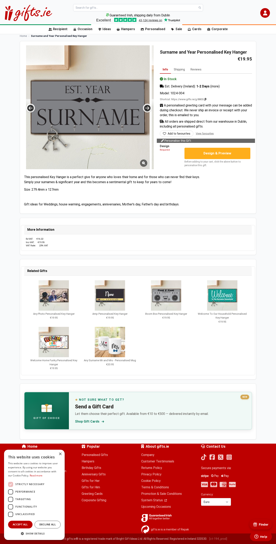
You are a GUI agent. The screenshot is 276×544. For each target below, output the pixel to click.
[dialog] (34, 495)
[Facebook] (212, 457)
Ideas (106, 29)
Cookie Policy (151, 481)
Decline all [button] (47, 524)
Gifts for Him (91, 487)
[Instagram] (229, 457)
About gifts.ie (157, 446)
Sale (178, 29)
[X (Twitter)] (220, 457)
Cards (196, 29)
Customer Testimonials (157, 461)
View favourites (205, 133)
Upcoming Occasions (156, 507)
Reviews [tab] (196, 69)
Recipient (60, 29)
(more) (215, 86)
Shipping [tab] (179, 69)
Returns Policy (151, 468)
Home (32, 446)
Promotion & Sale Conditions (161, 494)
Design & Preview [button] (217, 153)
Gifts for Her (91, 481)
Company (147, 455)
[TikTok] (203, 457)
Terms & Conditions (155, 487)
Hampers (128, 29)
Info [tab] (165, 69)
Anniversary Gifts (94, 474)
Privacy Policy (151, 474)
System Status (152, 500)
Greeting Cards (92, 494)
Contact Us (215, 446)
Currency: (207, 494)
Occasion (85, 29)
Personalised (155, 29)
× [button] (60, 454)
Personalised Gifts (95, 455)
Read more (36, 475)
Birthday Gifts (91, 468)
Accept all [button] (20, 524)
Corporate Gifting (94, 500)
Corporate (220, 29)
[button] (265, 13)
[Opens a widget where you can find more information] (261, 537)
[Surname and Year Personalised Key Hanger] (88, 107)
